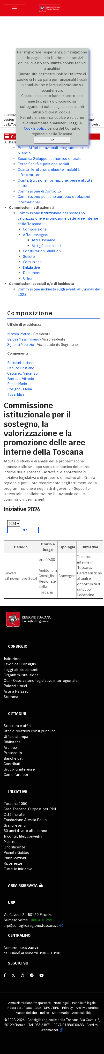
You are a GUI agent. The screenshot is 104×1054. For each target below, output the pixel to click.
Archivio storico (87, 1007)
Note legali (61, 1003)
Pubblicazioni (15, 858)
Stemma (11, 696)
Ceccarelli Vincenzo (22, 373)
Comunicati (32, 262)
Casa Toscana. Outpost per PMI (30, 809)
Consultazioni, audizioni (42, 251)
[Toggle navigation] (14, 7)
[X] (13, 975)
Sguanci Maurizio (20, 344)
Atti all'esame (43, 240)
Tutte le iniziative (18, 869)
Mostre (9, 841)
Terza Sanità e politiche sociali (43, 164)
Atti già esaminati (46, 245)
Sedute (29, 256)
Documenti (32, 272)
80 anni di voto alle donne (25, 830)
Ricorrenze (13, 863)
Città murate (14, 814)
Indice (44, 1012)
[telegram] (32, 975)
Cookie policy (35, 128)
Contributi (12, 763)
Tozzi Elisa (15, 394)
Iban (38, 1007)
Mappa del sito (26, 1012)
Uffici (27, 278)
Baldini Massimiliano (23, 339)
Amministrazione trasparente (29, 1003)
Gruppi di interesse (19, 769)
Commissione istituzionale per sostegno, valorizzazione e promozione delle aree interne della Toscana (58, 218)
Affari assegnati (36, 234)
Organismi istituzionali (22, 675)
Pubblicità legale (84, 1003)
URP (11, 902)
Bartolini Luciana (20, 362)
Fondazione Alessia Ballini (25, 819)
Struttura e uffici (17, 725)
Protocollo (13, 752)
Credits (92, 1025)
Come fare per (16, 774)
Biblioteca (12, 742)
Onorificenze (14, 847)
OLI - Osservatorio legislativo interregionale (41, 680)
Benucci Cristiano (20, 368)
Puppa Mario (17, 383)
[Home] (28, 622)
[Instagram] (22, 975)
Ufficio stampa (16, 736)
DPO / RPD (51, 1007)
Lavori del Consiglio (20, 664)
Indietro (94, 124)
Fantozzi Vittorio (20, 378)
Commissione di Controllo (39, 191)
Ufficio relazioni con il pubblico (30, 731)
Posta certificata (19, 1007)
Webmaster (49, 1030)
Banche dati (13, 758)
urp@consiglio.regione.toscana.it (31, 925)
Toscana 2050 (15, 803)
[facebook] (5, 975)
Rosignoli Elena (19, 389)
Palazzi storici (15, 685)
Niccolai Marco (18, 334)
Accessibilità (81, 1012)
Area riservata (23, 885)
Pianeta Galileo (16, 852)
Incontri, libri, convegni (23, 836)
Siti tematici (60, 1012)
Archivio (10, 747)
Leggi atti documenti (21, 669)
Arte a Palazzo (16, 691)
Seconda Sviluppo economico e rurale (50, 158)
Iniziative (31, 267)
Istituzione (14, 114)
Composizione (35, 229)
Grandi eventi (15, 825)
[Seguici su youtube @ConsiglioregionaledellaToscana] (41, 975)
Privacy (67, 1007)
